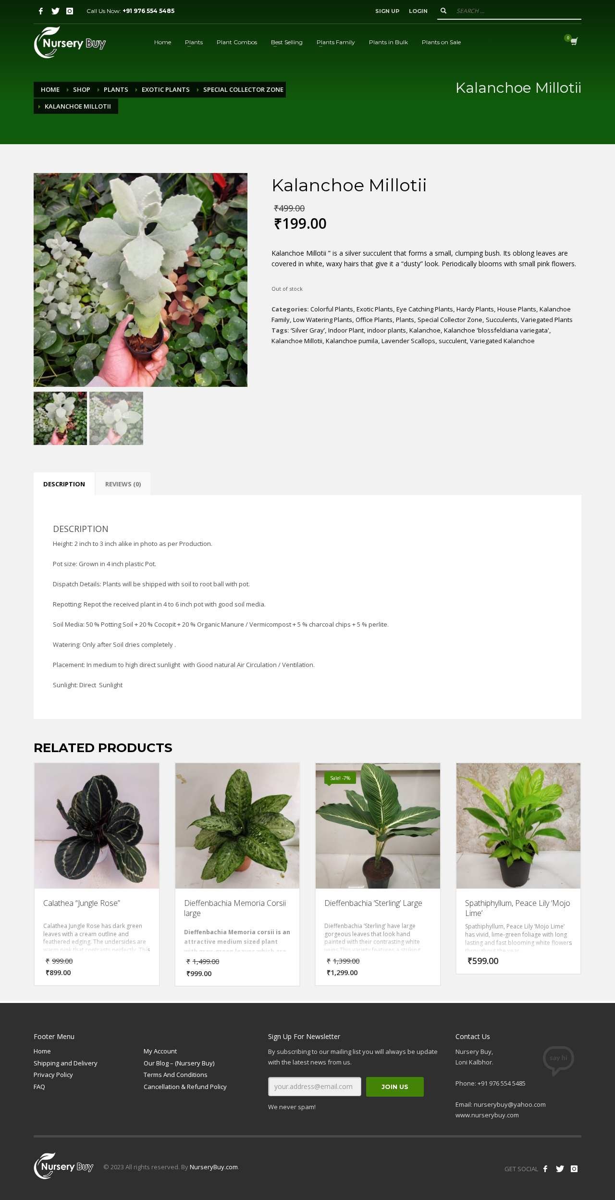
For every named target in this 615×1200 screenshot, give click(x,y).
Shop (81, 89)
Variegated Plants (547, 319)
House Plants (516, 309)
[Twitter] (55, 11)
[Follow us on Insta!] (574, 1169)
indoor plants (386, 330)
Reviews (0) (123, 484)
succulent (453, 340)
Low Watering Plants (322, 319)
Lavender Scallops (408, 340)
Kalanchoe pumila (352, 340)
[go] (443, 10)
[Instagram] (69, 11)
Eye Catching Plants (424, 309)
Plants (116, 89)
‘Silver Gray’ (308, 330)
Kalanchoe (425, 330)
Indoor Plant (346, 330)
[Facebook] (41, 11)
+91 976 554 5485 (148, 10)
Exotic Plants (166, 89)
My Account (160, 1051)
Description (64, 484)
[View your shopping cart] (573, 42)
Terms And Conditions (176, 1074)
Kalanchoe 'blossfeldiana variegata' (496, 330)
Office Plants (374, 319)
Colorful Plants (331, 309)
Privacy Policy (53, 1074)
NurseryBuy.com (214, 1167)
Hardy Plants (475, 309)
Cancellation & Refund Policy (185, 1086)
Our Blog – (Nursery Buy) (179, 1063)
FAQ (39, 1086)
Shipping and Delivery (66, 1063)
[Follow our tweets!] (560, 1169)
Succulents (501, 319)
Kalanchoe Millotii (296, 340)
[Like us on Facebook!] (545, 1169)
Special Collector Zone (243, 89)
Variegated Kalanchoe (502, 340)
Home (50, 89)
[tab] (64, 483)
